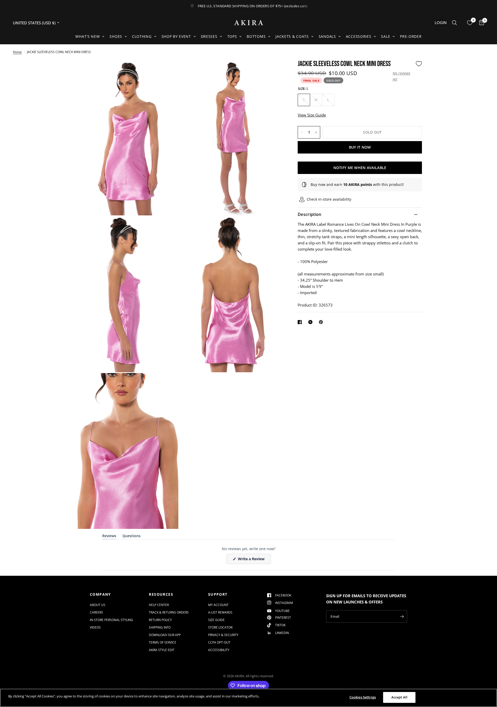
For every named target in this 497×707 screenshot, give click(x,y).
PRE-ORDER (410, 36)
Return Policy (160, 620)
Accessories (358, 36)
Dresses (209, 36)
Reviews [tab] (109, 537)
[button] (403, 76)
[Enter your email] (402, 616)
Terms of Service (162, 642)
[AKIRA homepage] (248, 22)
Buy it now (360, 147)
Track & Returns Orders (169, 612)
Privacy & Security (223, 635)
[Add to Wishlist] (419, 63)
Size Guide (216, 620)
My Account (218, 605)
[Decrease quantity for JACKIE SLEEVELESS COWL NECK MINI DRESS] (302, 132)
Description (309, 214)
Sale (385, 36)
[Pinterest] (322, 322)
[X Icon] (311, 322)
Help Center (159, 605)
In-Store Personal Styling (111, 620)
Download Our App (165, 635)
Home (17, 52)
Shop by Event (176, 36)
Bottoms (256, 36)
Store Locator (220, 627)
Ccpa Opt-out (219, 642)
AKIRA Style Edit (161, 650)
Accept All (399, 697)
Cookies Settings (362, 697)
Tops (232, 36)
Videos (95, 627)
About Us (97, 605)
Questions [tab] (131, 537)
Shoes (115, 36)
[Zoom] (167, 70)
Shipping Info (160, 627)
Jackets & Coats (292, 36)
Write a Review (252, 560)
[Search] (454, 22)
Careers (96, 612)
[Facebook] (301, 322)
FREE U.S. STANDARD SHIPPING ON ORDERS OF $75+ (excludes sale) (253, 6)
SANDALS (327, 36)
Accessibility (218, 650)
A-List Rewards (220, 612)
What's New (87, 36)
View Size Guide (312, 115)
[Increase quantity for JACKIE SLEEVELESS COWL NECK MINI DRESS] (316, 132)
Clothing (142, 36)
